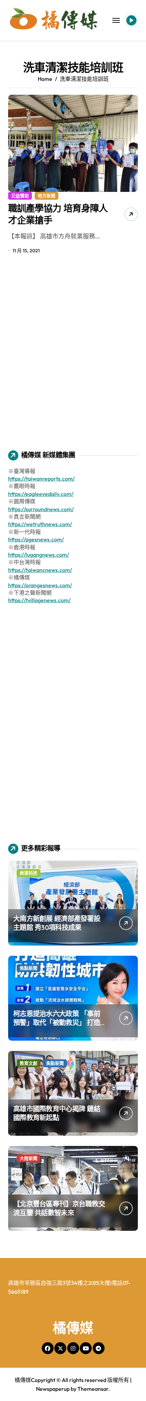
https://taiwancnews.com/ (40, 570)
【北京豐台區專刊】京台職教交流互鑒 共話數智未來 (59, 1208)
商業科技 (28, 873)
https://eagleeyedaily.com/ (40, 493)
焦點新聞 (28, 968)
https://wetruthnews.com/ (40, 524)
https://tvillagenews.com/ (39, 600)
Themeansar (92, 1388)
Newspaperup (53, 1388)
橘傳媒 (73, 1327)
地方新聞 (46, 195)
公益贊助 (20, 195)
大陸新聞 (28, 1158)
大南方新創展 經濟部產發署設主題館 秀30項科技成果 (56, 923)
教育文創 (28, 1063)
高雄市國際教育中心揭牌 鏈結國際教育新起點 (56, 1113)
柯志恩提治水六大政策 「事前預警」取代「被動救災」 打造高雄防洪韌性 (56, 1022)
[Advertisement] (73, 357)
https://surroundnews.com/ (41, 509)
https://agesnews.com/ (36, 539)
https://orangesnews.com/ (40, 585)
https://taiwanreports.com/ (41, 478)
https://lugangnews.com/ (38, 554)
